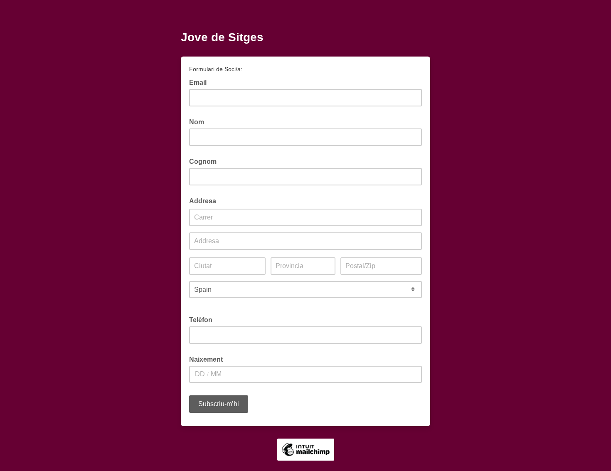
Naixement (206, 359)
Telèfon (200, 319)
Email (200, 81)
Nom (196, 122)
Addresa (202, 201)
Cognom (203, 161)
